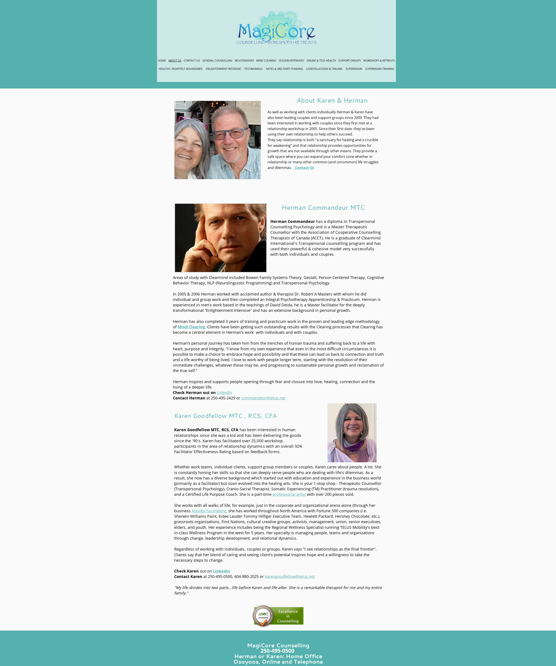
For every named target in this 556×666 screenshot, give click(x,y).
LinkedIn (224, 392)
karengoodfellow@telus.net (290, 576)
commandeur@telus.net (263, 398)
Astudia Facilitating (209, 510)
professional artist (289, 494)
